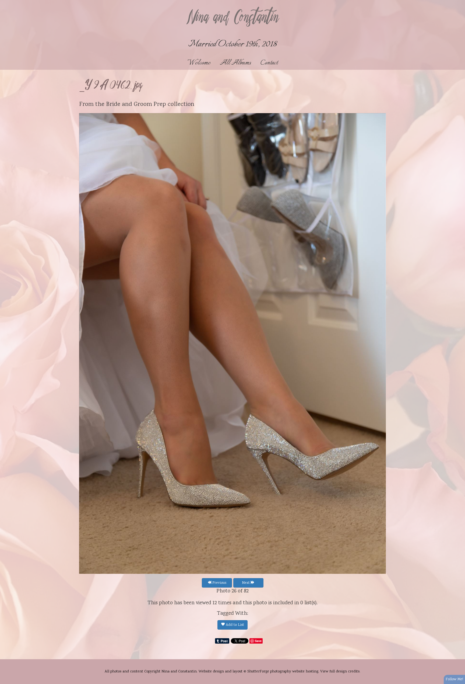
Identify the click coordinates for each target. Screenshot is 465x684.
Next (246, 583)
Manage (458, 3)
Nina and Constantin (232, 18)
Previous (218, 583)
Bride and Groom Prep (136, 104)
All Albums (235, 63)
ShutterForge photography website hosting (282, 671)
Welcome (199, 63)
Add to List (234, 625)
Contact (269, 63)
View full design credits (340, 671)
